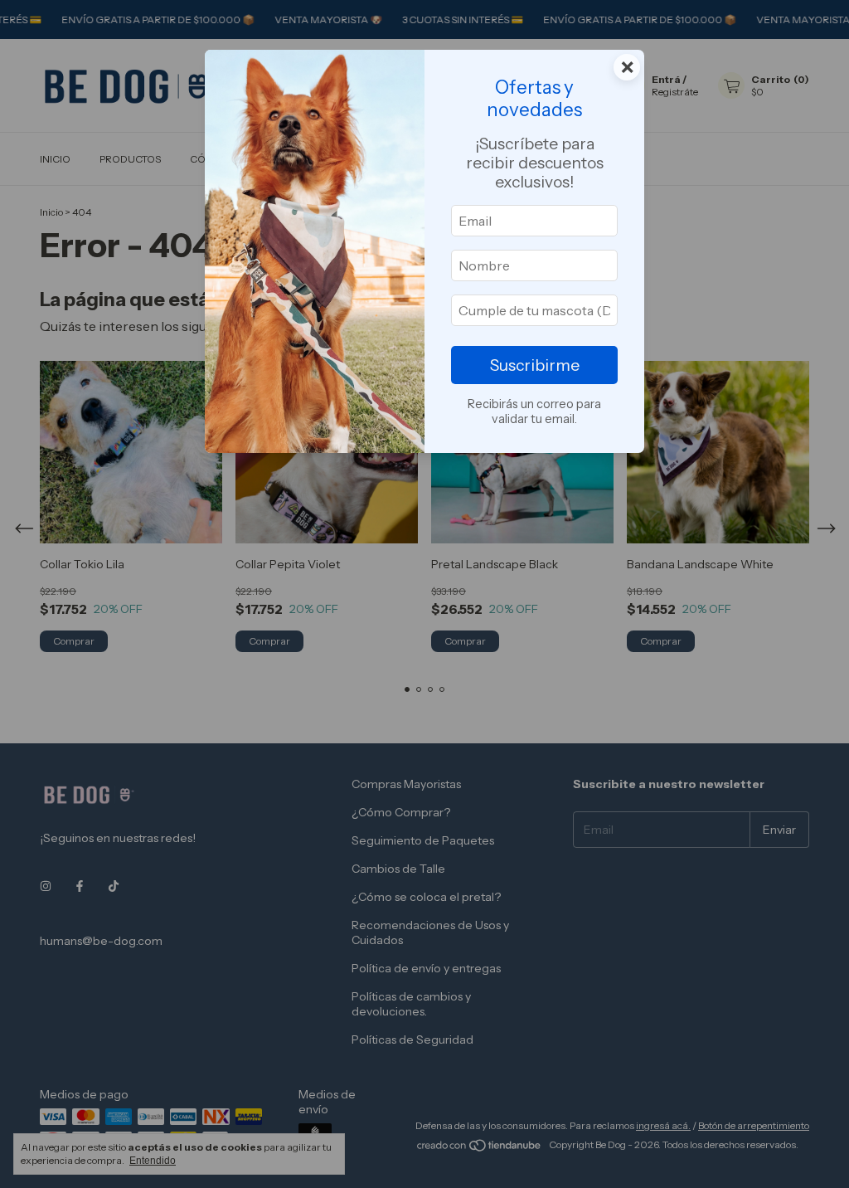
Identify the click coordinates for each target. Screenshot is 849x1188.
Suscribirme (535, 365)
